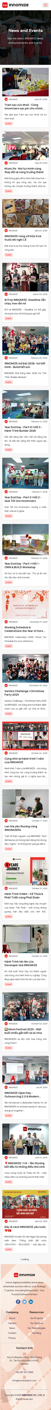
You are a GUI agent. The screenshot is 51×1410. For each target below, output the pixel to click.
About (12, 1318)
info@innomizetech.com (24, 1380)
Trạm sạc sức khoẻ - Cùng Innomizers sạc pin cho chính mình (23, 106)
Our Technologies (37, 1328)
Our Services (36, 1323)
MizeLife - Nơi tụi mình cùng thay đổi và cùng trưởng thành (24, 170)
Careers (12, 1323)
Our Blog (36, 1332)
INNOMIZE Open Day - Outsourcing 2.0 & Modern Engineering (21, 1094)
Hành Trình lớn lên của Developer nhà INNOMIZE (20, 963)
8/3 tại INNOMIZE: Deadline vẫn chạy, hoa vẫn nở (25, 301)
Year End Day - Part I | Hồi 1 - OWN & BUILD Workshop (22, 565)
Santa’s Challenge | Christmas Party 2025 (24, 692)
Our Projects (36, 1318)
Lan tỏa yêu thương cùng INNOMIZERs (20, 828)
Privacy (12, 1337)
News (12, 1328)
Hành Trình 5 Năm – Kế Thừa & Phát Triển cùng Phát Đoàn (23, 895)
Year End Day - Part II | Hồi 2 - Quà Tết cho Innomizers (22, 499)
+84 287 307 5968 (24, 1372)
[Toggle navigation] (45, 5)
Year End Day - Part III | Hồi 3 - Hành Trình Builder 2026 (23, 428)
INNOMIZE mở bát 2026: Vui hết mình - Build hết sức (24, 365)
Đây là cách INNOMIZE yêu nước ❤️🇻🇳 (25, 1228)
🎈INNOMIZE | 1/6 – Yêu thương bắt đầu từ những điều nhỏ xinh (24, 1165)
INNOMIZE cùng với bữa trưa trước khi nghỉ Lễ (22, 237)
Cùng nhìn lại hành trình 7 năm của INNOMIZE (24, 760)
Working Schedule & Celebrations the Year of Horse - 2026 (25, 629)
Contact (12, 1332)
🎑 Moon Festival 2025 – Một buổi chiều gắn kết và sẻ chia (23, 1031)
